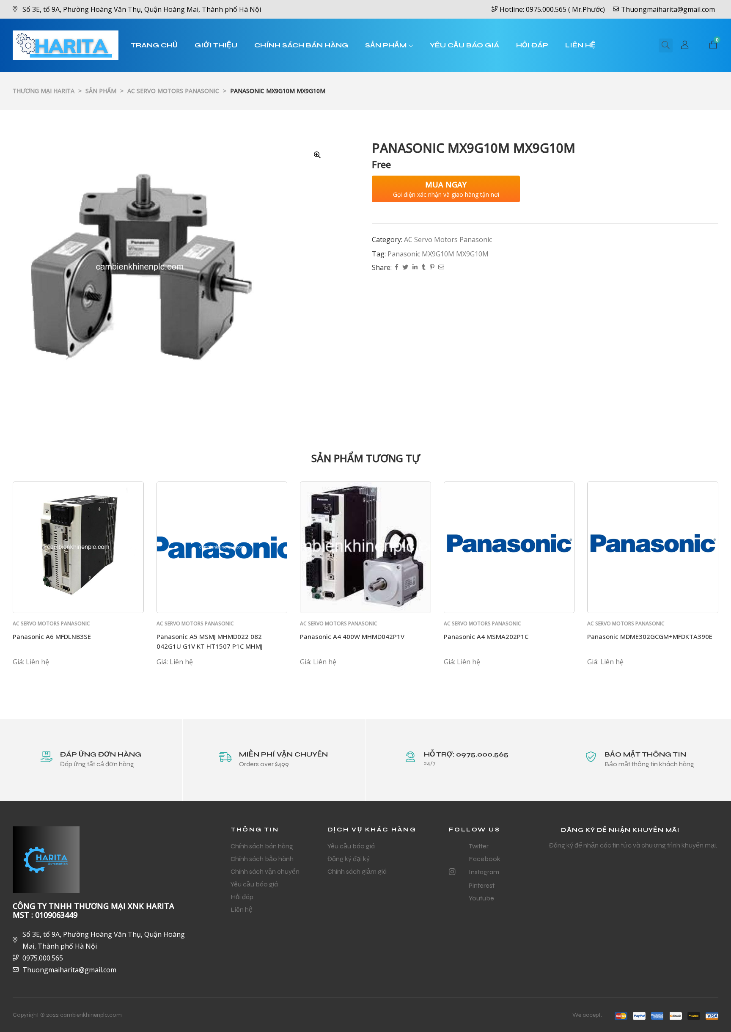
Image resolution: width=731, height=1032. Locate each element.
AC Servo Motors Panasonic (448, 239)
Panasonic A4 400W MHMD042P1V (352, 636)
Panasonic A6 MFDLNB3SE (52, 636)
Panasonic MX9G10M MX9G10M (438, 254)
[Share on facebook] (396, 267)
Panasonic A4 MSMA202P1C (486, 636)
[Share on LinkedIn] (415, 267)
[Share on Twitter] (405, 267)
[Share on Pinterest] (432, 267)
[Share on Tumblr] (424, 267)
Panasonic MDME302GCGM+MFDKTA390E (649, 636)
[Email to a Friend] (441, 267)
